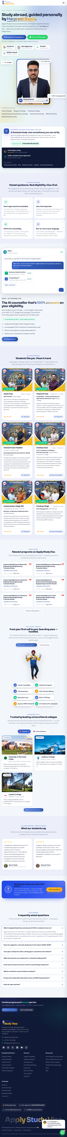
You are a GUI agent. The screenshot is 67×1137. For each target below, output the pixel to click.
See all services (45, 645)
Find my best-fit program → (14, 37)
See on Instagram (57, 475)
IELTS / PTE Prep (28, 1070)
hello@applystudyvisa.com (12, 1043)
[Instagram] (8, 1047)
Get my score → (54, 889)
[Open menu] (63, 3)
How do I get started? (12, 984)
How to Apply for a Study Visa (54, 1056)
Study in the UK (6, 1062)
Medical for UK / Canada (53, 1062)
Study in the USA (6, 1065)
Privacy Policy (18, 1130)
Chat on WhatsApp (39, 37)
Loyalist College (15, 794)
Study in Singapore (7, 1070)
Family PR (26, 1076)
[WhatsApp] (26, 1047)
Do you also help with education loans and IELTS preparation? (27, 978)
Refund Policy (27, 1130)
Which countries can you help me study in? (19, 971)
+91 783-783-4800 (10, 1040)
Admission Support (29, 1059)
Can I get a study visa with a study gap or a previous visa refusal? (27, 952)
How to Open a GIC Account (54, 1059)
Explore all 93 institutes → (33, 810)
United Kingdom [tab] (40, 731)
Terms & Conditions (7, 1130)
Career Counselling (29, 1056)
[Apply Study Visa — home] (8, 3)
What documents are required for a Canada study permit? (25, 958)
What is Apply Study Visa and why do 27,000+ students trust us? (28, 928)
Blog (47, 1068)
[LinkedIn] (17, 1047)
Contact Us (5, 1096)
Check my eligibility (9, 1010)
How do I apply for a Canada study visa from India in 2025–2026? (27, 945)
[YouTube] (22, 1047)
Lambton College (48, 757)
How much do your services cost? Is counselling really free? (26, 965)
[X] (12, 1047)
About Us (4, 1085)
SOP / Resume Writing (30, 1065)
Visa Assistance (28, 1062)
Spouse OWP (28, 1073)
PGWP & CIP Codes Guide (53, 1065)
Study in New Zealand (8, 1068)
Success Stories (6, 1087)
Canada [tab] (24, 731)
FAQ (47, 1070)
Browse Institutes (7, 1093)
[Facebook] (3, 1047)
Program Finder (6, 1090)
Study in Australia (7, 1059)
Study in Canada (6, 1056)
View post (26, 416)
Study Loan (27, 1068)
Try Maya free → (10, 339)
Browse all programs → (33, 611)
